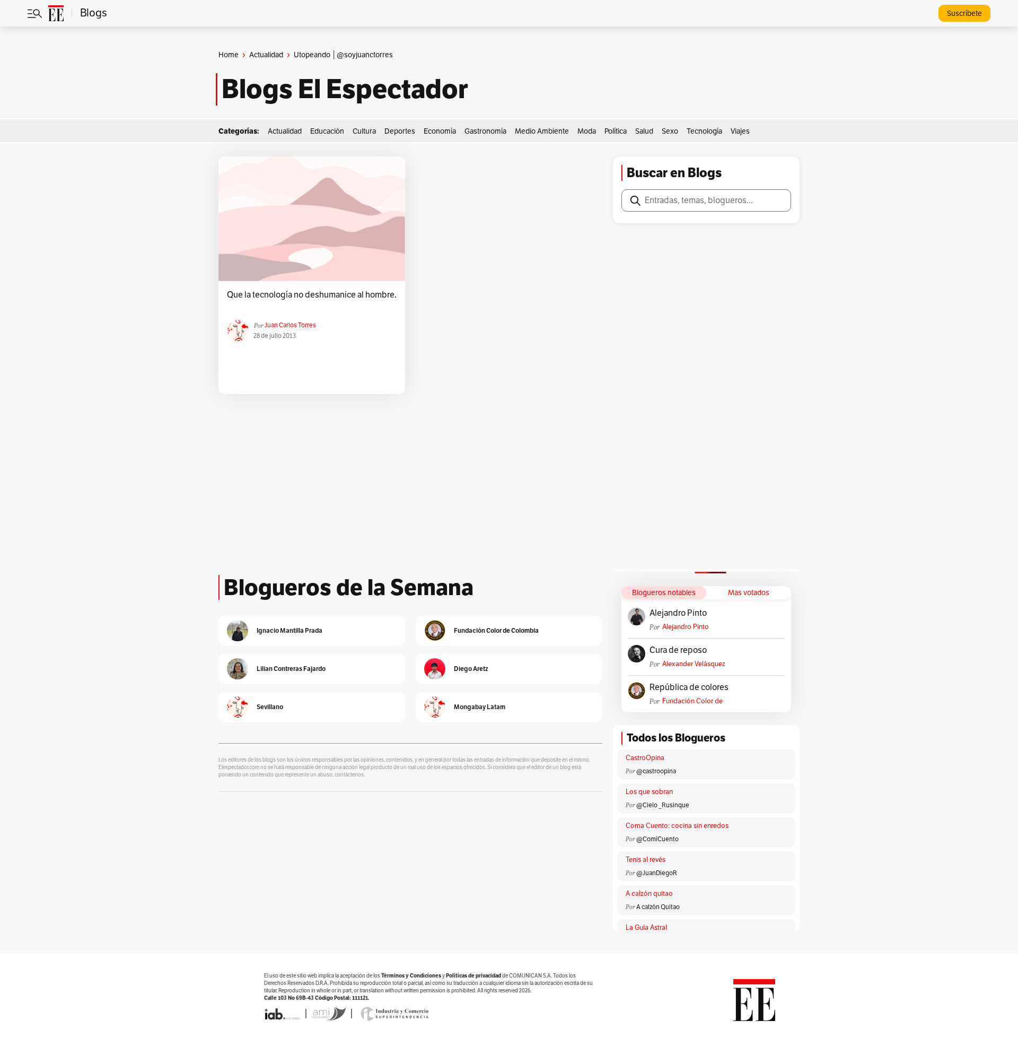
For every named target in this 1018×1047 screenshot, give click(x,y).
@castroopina (656, 771)
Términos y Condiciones (411, 975)
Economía (440, 131)
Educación (327, 131)
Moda (586, 131)
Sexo (670, 131)
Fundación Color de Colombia (692, 701)
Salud (644, 131)
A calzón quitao (649, 893)
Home (228, 54)
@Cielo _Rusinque (662, 805)
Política (615, 131)
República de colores (689, 687)
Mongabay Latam (479, 707)
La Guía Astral (646, 927)
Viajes (740, 131)
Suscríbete (964, 13)
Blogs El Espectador (345, 89)
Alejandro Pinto (678, 613)
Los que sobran (649, 792)
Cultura (364, 131)
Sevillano (270, 707)
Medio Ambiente (542, 131)
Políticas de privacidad (473, 975)
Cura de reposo (678, 650)
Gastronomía (485, 131)
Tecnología (704, 131)
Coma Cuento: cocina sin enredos (677, 826)
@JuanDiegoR (656, 873)
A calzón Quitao (658, 907)
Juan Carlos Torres (290, 325)
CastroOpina (645, 758)
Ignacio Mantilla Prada (289, 630)
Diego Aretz (471, 669)
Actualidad (266, 54)
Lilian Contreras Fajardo (291, 669)
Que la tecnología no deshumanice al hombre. (312, 295)
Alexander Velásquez (693, 664)
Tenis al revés (645, 860)
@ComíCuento (657, 839)
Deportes (399, 131)
